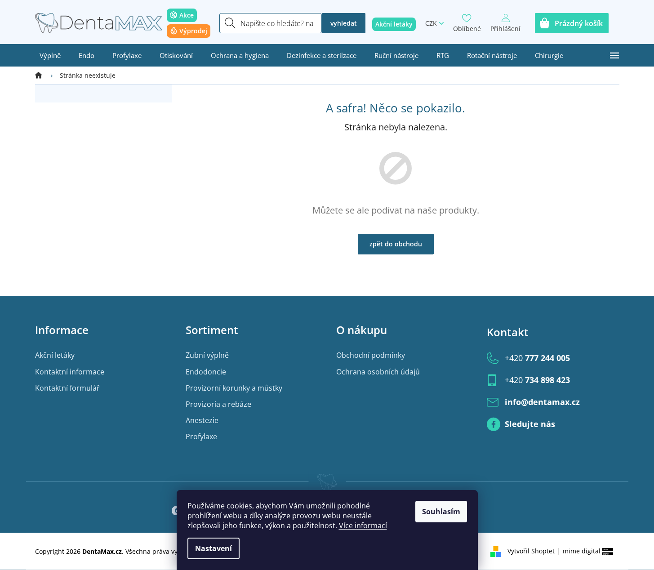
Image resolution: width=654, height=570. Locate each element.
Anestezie (202, 420)
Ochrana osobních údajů (378, 372)
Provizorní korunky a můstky (234, 388)
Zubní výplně (207, 355)
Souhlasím (441, 512)
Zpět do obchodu (395, 244)
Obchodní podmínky (370, 355)
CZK (431, 23)
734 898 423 (537, 379)
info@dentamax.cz (542, 401)
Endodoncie (206, 372)
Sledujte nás (530, 424)
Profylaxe (201, 436)
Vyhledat (343, 23)
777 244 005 (537, 357)
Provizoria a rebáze (218, 404)
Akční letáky (55, 355)
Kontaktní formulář (67, 388)
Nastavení (213, 548)
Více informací (363, 525)
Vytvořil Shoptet (531, 551)
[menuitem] (50, 55)
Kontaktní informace (69, 372)
